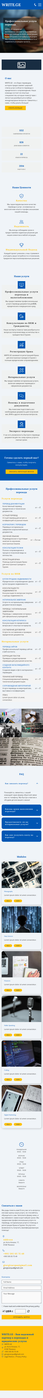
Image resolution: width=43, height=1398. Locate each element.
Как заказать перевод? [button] (16, 783)
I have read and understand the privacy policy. (21, 1306)
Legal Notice (9, 1357)
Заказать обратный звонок (21, 472)
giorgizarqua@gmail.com (13, 1268)
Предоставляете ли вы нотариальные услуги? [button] (17, 823)
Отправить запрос (21, 1317)
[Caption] (11, 716)
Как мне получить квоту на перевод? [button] (19, 836)
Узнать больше (15, 108)
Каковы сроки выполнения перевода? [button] (19, 810)
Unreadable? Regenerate (28, 1311)
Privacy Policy (21, 1357)
